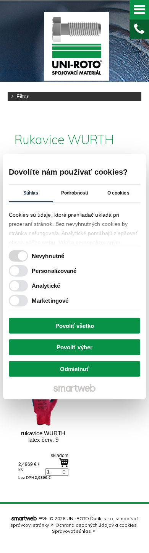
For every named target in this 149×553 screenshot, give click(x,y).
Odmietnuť (74, 368)
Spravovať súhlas (71, 531)
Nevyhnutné (48, 256)
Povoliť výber (74, 347)
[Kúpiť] (63, 462)
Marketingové (50, 300)
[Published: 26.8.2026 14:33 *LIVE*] (42, 518)
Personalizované (54, 271)
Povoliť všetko (74, 325)
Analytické (46, 285)
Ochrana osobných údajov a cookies (96, 525)
